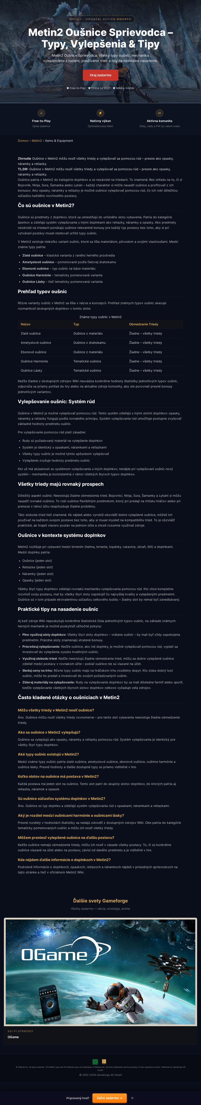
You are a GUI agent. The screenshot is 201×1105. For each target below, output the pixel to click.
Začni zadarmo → (109, 1098)
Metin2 (37, 141)
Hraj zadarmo (100, 75)
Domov (23, 141)
